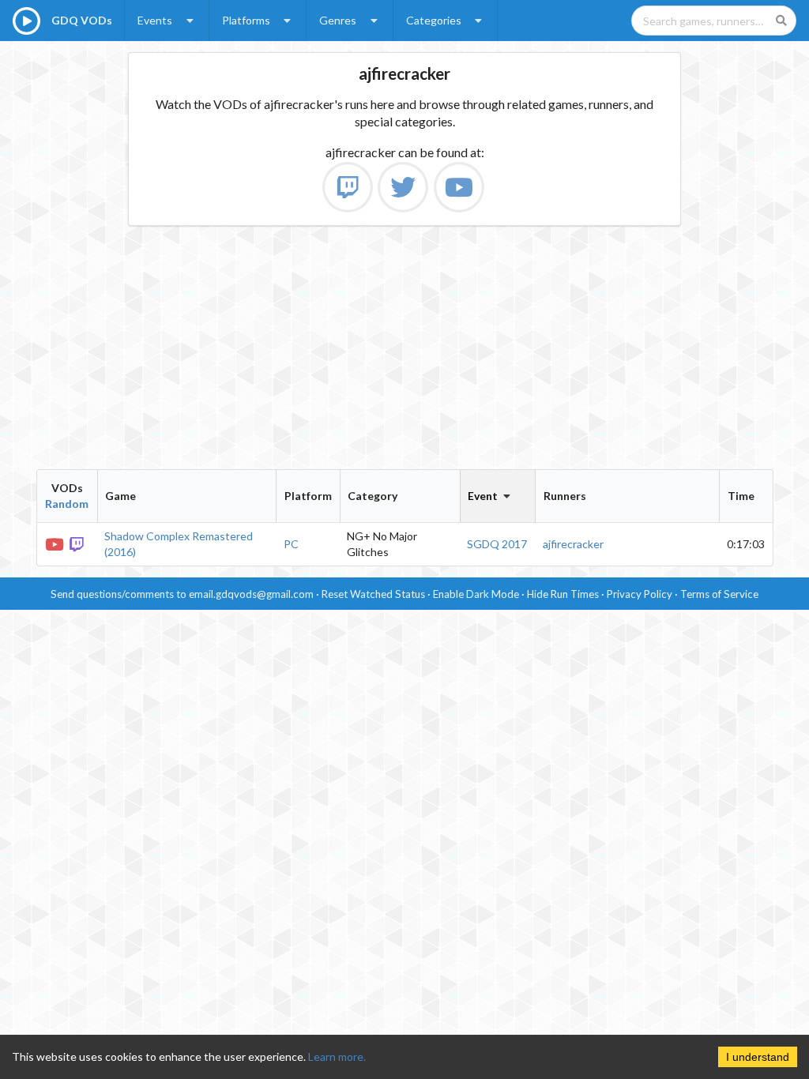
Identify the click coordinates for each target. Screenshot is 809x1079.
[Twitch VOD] (78, 543)
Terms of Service (719, 594)
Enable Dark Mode (476, 594)
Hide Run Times (563, 594)
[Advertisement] (404, 347)
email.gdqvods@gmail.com (251, 594)
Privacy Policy (639, 594)
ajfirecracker (573, 544)
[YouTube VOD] (55, 543)
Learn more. (337, 1056)
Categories (433, 20)
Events (154, 20)
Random (66, 503)
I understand (757, 1057)
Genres (337, 20)
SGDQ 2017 (497, 544)
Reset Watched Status (373, 594)
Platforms (246, 20)
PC (291, 544)
